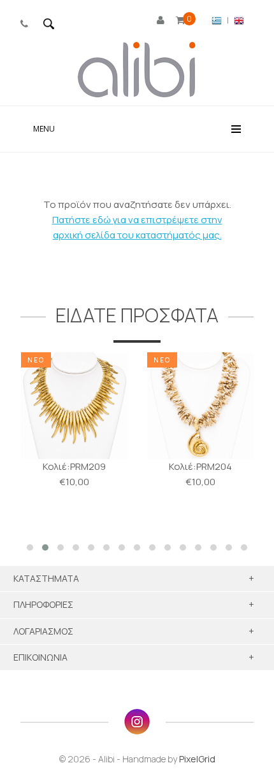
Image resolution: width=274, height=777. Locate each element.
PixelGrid (197, 759)
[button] (30, 547)
